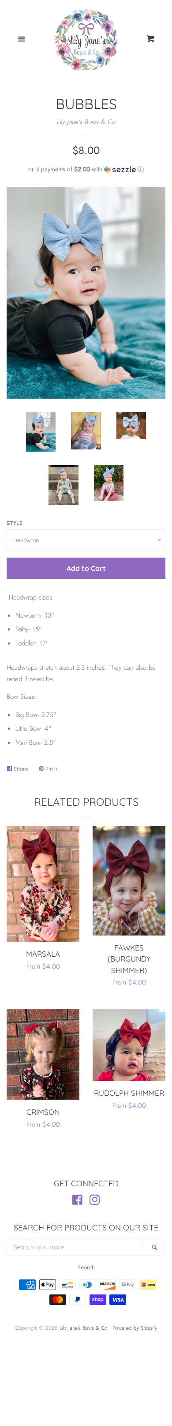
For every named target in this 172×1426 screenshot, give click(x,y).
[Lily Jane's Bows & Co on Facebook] (77, 1202)
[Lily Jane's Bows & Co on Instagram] (95, 1202)
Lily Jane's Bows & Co (86, 122)
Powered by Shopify (134, 1328)
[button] (86, 169)
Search (86, 1267)
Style (14, 523)
